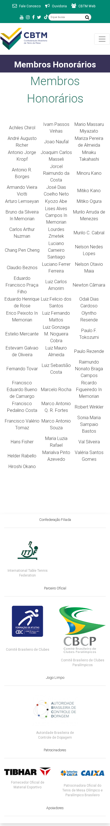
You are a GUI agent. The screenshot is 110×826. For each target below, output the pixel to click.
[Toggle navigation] (102, 39)
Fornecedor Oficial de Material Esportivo (27, 784)
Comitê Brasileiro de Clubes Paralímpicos (82, 662)
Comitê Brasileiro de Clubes (27, 650)
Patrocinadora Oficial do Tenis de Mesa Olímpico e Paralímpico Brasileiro (82, 790)
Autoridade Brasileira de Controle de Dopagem (55, 735)
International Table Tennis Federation (28, 573)
